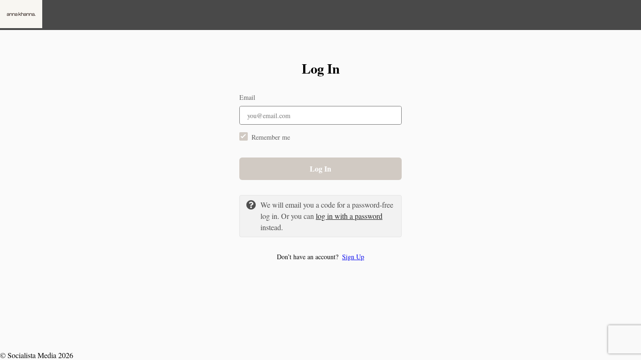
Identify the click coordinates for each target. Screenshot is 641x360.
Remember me (271, 137)
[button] (320, 256)
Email (247, 97)
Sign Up (353, 256)
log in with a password (349, 216)
